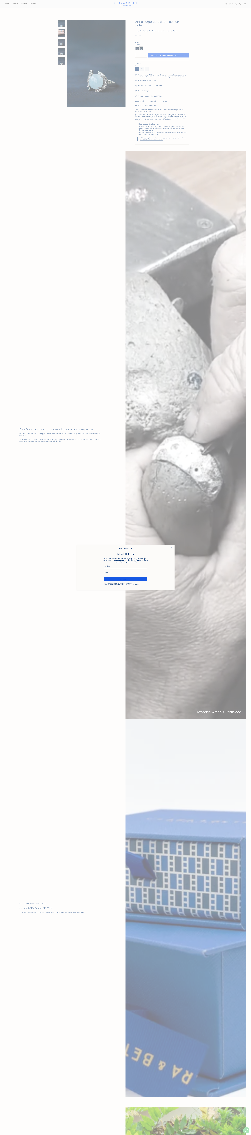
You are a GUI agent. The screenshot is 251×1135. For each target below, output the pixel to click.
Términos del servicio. (133, 584)
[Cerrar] (171, 547)
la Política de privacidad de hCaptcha (114, 584)
